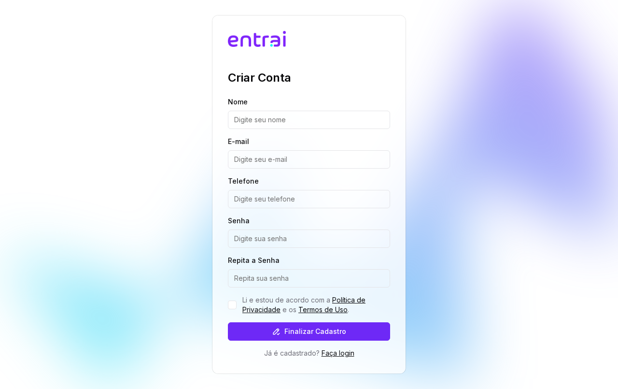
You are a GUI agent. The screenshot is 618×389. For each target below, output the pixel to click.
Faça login (338, 353)
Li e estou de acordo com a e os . (303, 305)
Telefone (243, 181)
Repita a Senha (254, 260)
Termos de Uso (323, 309)
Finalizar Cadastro (315, 331)
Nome (238, 102)
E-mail (238, 141)
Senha (239, 220)
